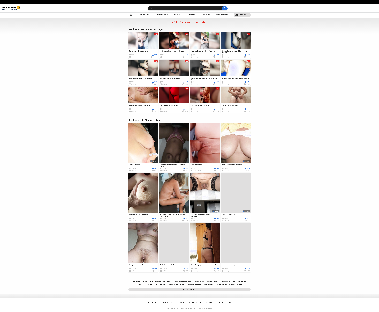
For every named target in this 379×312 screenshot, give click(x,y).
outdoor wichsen (235, 285)
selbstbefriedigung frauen (183, 282)
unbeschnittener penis (194, 285)
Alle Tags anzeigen (189, 289)
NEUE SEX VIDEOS (144, 15)
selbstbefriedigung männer (159, 282)
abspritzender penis (228, 282)
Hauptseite (130, 15)
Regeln (220, 303)
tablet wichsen (160, 285)
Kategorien (191, 15)
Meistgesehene (162, 15)
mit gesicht (148, 285)
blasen (139, 285)
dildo (145, 282)
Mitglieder (206, 15)
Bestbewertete (222, 15)
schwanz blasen (173, 285)
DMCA (229, 303)
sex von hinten (212, 282)
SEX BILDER (177, 15)
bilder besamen (136, 282)
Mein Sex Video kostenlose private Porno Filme (186, 308)
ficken (182, 285)
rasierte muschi (221, 285)
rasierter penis (208, 285)
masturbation (242, 282)
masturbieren (200, 282)
